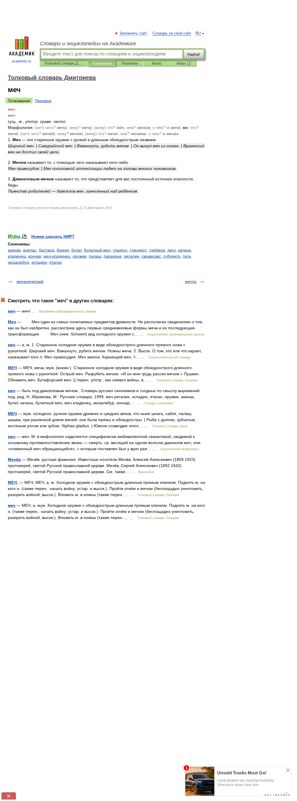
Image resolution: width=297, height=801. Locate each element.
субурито (171, 256)
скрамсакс (151, 256)
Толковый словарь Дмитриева (63, 63)
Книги (157, 63)
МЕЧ (12, 367)
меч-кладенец (57, 256)
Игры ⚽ (184, 63)
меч (11, 311)
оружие (79, 256)
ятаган (55, 262)
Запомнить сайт (133, 33)
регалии (131, 256)
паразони (113, 256)
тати (187, 256)
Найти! (193, 54)
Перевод (43, 100)
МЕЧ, (13, 482)
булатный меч (97, 250)
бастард (46, 250)
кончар (34, 256)
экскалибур (18, 262)
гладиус (120, 250)
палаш (95, 256)
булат (76, 250)
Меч (12, 321)
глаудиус (138, 250)
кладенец (17, 256)
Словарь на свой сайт (172, 33)
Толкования (102, 63)
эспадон (39, 262)
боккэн (63, 250)
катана (184, 250)
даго (171, 250)
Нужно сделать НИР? (53, 236)
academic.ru (21, 61)
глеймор (157, 250)
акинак (14, 250)
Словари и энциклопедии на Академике (88, 43)
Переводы (129, 63)
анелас (30, 250)
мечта (190, 281)
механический (30, 281)
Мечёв (14, 459)
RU (198, 33)
